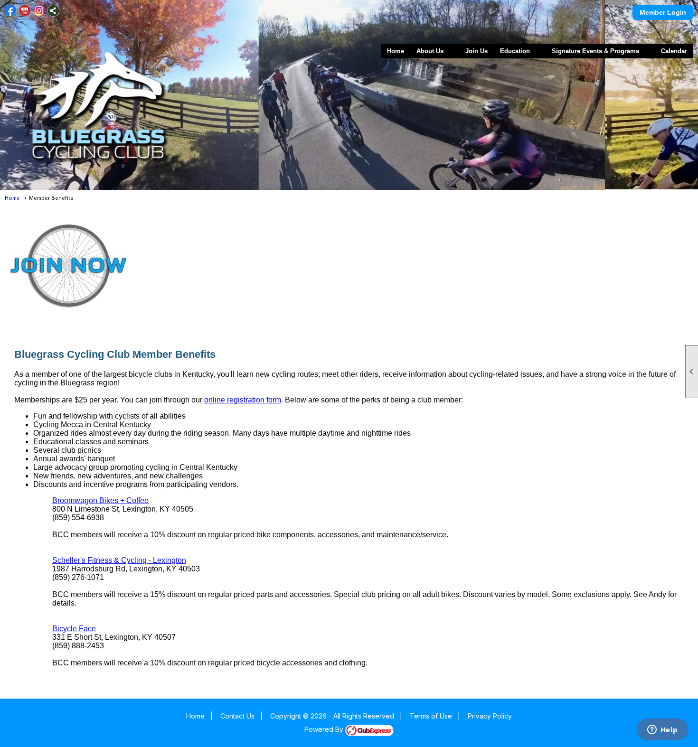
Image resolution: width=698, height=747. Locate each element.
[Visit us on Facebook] (11, 11)
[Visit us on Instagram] (39, 11)
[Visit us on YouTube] (25, 11)
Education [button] (515, 51)
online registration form (242, 400)
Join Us (476, 51)
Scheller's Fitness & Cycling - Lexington (119, 560)
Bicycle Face (74, 629)
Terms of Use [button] (431, 716)
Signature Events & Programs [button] (595, 51)
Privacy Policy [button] (490, 716)
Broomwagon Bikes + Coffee (100, 500)
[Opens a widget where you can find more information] (662, 730)
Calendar (674, 51)
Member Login (663, 12)
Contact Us (237, 716)
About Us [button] (429, 51)
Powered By (324, 729)
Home (395, 51)
